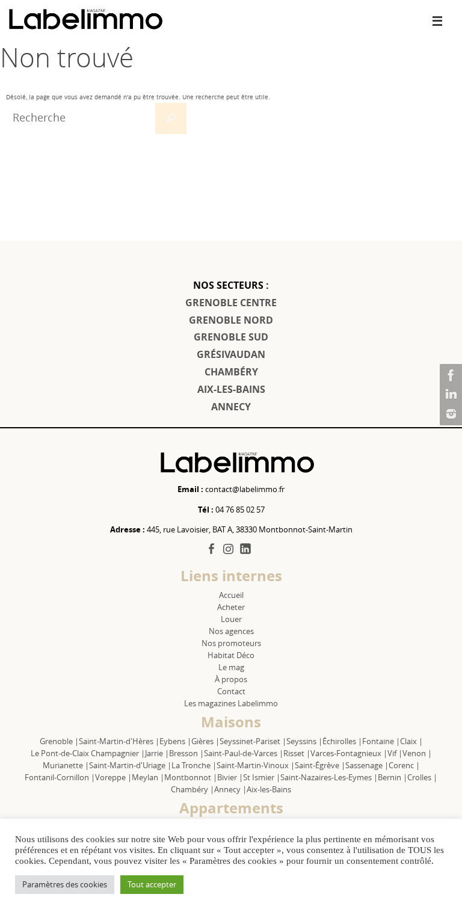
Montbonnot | (190, 777)
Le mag (231, 667)
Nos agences (231, 631)
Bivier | (230, 777)
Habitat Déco (231, 655)
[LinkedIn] (449, 394)
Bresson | (186, 753)
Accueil (231, 595)
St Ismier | (261, 777)
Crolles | (422, 777)
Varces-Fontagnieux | (348, 753)
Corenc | (404, 765)
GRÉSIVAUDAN (231, 354)
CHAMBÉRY (231, 371)
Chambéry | (192, 789)
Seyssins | (304, 741)
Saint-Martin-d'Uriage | (130, 765)
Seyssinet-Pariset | (253, 741)
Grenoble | (59, 741)
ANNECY (231, 406)
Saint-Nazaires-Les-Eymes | (329, 777)
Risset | (296, 753)
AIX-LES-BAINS (231, 389)
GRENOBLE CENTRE (231, 302)
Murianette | (66, 765)
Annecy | (230, 789)
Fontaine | (381, 741)
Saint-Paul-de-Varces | (243, 753)
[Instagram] (449, 413)
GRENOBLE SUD (231, 337)
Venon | (417, 753)
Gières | (205, 741)
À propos (231, 679)
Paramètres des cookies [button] (64, 884)
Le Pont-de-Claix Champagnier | (88, 753)
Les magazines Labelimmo (231, 703)
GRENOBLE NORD (231, 320)
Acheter (231, 607)
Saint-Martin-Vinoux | (256, 765)
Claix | (411, 741)
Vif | (394, 753)
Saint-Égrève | (320, 765)
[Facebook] (449, 375)
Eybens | (175, 741)
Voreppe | (113, 777)
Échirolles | (342, 741)
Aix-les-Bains (269, 789)
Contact (231, 691)
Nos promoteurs (231, 643)
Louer (231, 619)
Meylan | (148, 777)
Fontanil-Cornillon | (60, 777)
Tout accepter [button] (152, 884)
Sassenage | (367, 765)
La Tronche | (194, 765)
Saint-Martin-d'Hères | (119, 741)
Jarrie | (157, 753)
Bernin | (392, 777)
